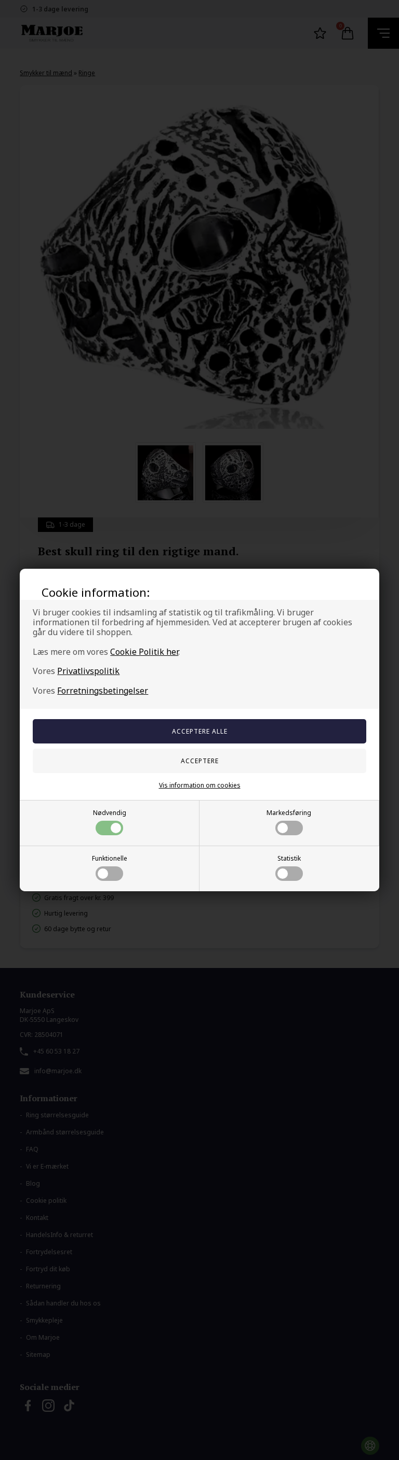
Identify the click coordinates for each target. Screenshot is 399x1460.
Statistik (289, 858)
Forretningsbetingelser (102, 690)
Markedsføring (289, 812)
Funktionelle (109, 858)
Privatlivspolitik (88, 671)
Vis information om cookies (200, 785)
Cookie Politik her (144, 651)
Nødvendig (109, 812)
